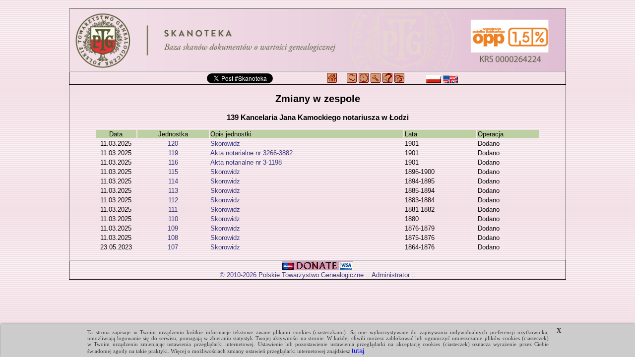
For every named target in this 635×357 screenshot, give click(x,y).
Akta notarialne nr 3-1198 (246, 162)
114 (173, 181)
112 (173, 200)
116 (173, 162)
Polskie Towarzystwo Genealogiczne (311, 275)
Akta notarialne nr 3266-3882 (251, 153)
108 (173, 237)
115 (173, 172)
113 (173, 190)
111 (173, 209)
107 (173, 247)
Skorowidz (225, 143)
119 (173, 153)
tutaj (358, 351)
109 (173, 228)
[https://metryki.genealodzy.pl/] (317, 40)
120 (173, 143)
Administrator (391, 275)
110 (173, 219)
